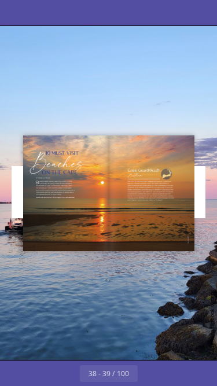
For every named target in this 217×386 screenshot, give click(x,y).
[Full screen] (201, 12)
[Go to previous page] (67, 373)
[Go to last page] (176, 373)
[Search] (41, 12)
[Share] (175, 12)
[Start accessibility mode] (67, 12)
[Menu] (16, 12)
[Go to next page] (150, 373)
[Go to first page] (41, 373)
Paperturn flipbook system (212, 323)
